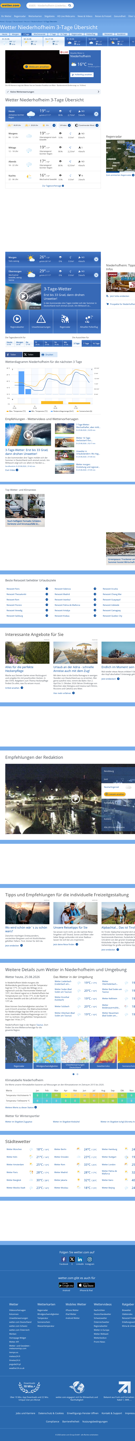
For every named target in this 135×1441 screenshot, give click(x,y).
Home (2, 21)
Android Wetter (73, 1318)
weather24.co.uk (16, 1368)
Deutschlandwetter (102, 1314)
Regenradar (77, 34)
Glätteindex (127, 1314)
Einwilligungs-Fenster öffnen (82, 1413)
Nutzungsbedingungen (95, 1421)
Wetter (13, 1304)
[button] (53, 114)
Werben (12, 1334)
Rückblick (121, 34)
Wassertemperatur (45, 1326)
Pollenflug (90, 34)
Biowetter (126, 1310)
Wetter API (14, 1341)
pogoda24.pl (15, 1364)
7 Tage (53, 34)
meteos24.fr (14, 1356)
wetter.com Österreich (19, 1330)
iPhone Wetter (72, 1310)
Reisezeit (108, 34)
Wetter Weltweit (101, 1334)
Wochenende (39, 34)
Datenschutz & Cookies (51, 1413)
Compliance (52, 1421)
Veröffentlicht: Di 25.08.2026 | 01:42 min (20, 466)
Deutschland (17, 21)
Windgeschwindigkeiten (48, 1314)
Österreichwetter (101, 1322)
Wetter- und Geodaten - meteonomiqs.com (20, 1347)
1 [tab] (73, 1074)
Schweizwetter (100, 1318)
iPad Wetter (71, 1314)
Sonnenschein (43, 1322)
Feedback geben (94, 67)
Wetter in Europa (101, 1330)
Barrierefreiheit (70, 1421)
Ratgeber (128, 1304)
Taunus (39, 1024)
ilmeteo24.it (14, 1360)
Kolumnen (14, 1314)
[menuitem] (6, 16)
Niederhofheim (36, 21)
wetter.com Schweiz (18, 1326)
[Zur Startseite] (10, 5)
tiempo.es (13, 1352)
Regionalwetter (100, 1326)
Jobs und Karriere (25, 1413)
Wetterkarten (46, 1304)
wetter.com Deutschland (20, 1322)
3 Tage (26, 34)
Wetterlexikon (100, 1337)
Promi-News (99, 1341)
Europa (8, 21)
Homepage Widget (17, 1337)
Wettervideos (103, 1304)
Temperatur (42, 1318)
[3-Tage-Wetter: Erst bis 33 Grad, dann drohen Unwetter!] (28, 434)
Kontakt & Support (112, 1413)
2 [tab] (77, 1074)
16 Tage (63, 34)
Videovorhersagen (17, 1310)
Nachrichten (99, 1310)
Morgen (15, 34)
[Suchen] (69, 5)
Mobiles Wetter (76, 1304)
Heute (4, 34)
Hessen (27, 21)
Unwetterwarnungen (18, 1318)
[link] (6, 16)
